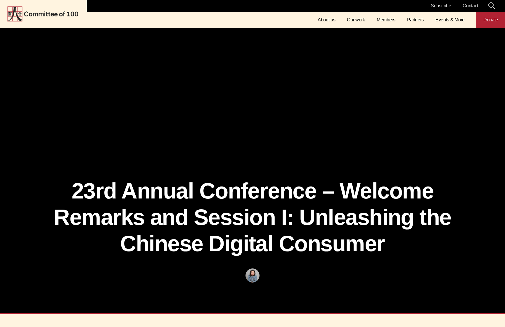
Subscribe (441, 5)
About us (326, 19)
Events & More (450, 19)
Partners (415, 19)
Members (386, 19)
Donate (490, 19)
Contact (470, 5)
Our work (356, 19)
